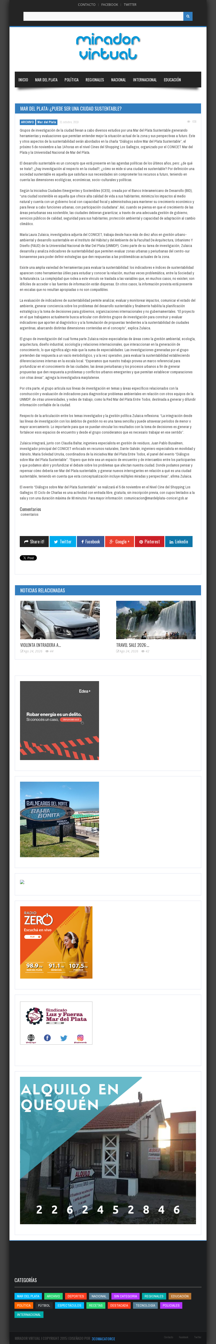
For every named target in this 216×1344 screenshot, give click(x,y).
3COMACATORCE (103, 1338)
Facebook (109, 4)
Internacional (145, 79)
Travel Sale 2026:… (132, 645)
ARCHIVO (27, 122)
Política (71, 79)
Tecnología (55, 95)
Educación (172, 79)
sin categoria (125, 1296)
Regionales (95, 79)
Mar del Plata (46, 79)
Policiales (171, 1305)
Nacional (118, 79)
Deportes (26, 95)
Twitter (130, 4)
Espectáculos (69, 1305)
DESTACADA (119, 1305)
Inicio (23, 79)
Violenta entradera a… (40, 645)
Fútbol (44, 1305)
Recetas (96, 1305)
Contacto (87, 4)
